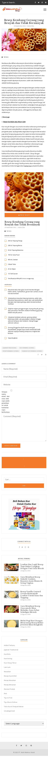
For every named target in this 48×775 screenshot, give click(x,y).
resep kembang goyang (11, 351)
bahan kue (28, 166)
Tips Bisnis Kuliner (10, 702)
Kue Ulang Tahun (10, 663)
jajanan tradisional (9, 348)
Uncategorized (9, 711)
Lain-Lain (7, 667)
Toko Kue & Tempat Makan (14, 707)
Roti (5, 693)
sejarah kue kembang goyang (32, 351)
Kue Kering (8, 658)
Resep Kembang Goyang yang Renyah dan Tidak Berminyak (22, 223)
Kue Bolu (7, 654)
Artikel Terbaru (9, 645)
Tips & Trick (8, 698)
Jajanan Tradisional (11, 650)
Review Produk (9, 689)
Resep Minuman (10, 685)
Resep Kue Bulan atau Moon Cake (14, 122)
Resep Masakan (10, 680)
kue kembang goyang (27, 348)
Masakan (7, 672)
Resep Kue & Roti (10, 676)
